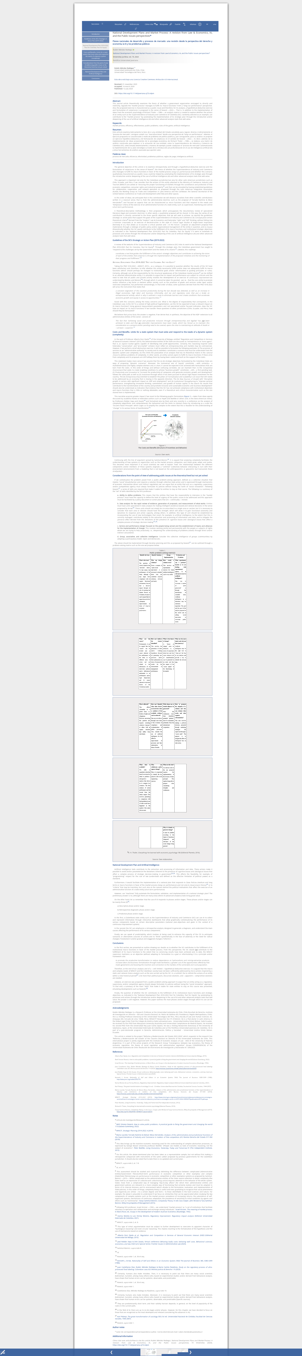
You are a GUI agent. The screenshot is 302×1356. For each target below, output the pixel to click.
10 (142, 279)
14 (144, 400)
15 (149, 407)
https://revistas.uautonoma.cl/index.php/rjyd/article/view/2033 (176, 1068)
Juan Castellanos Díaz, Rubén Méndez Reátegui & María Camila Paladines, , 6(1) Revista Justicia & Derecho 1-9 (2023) (163, 1268)
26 (128, 901)
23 (172, 873)
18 (133, 508)
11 (160, 297)
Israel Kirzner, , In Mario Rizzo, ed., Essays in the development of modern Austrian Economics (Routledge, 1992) (163, 1210)
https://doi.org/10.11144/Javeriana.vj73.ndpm (136, 93)
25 (207, 884)
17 (119, 488)
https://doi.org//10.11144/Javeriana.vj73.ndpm (131, 1345)
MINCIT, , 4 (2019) (134, 1131)
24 (174, 873)
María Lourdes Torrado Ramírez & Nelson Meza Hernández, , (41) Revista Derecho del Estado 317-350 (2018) (163, 1137)
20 (156, 521)
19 (154, 521)
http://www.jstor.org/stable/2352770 (129, 1079)
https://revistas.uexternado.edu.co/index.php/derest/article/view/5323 (140, 1094)
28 (147, 988)
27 (137, 975)
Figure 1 (187, 396)
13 (150, 339)
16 (168, 459)
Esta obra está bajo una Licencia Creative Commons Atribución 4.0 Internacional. (146, 79)
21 (190, 542)
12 (134, 327)
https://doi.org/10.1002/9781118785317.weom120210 (134, 1112)
